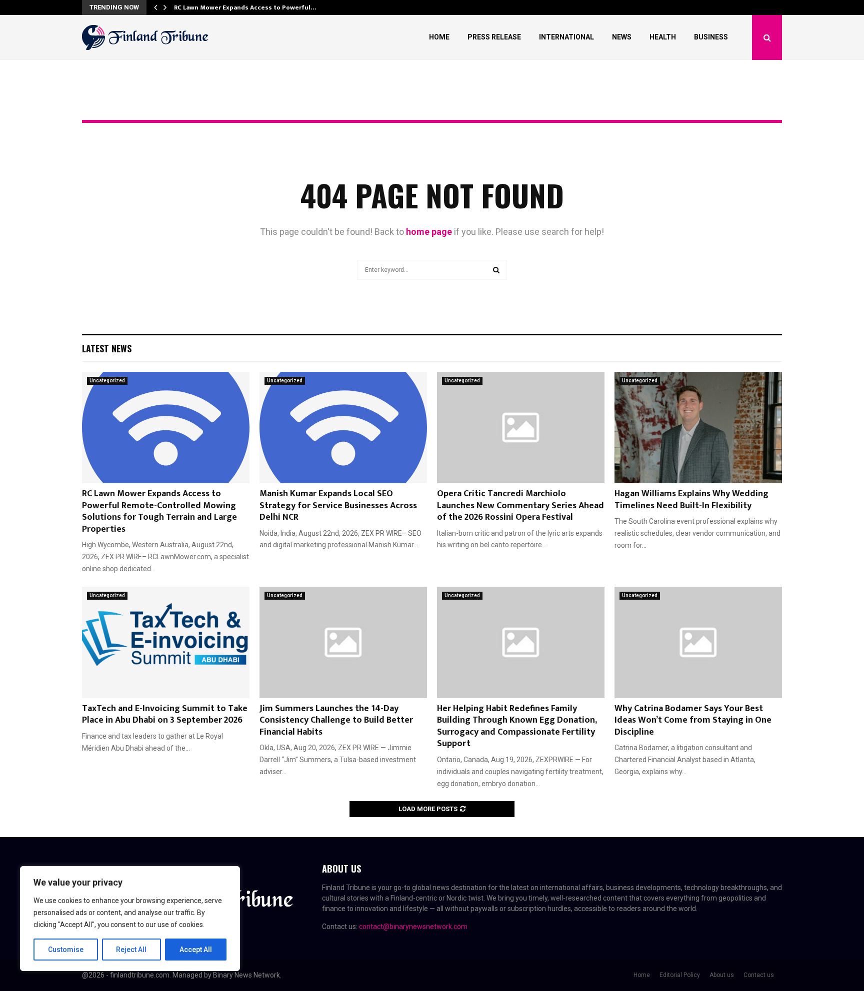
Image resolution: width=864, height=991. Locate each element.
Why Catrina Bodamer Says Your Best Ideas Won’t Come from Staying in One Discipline (693, 720)
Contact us (759, 975)
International (566, 37)
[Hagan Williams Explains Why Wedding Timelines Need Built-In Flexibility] (698, 427)
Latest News (107, 348)
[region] (130, 918)
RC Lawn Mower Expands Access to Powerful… (245, 7)
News (622, 37)
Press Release (494, 37)
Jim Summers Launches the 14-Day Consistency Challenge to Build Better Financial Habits (336, 720)
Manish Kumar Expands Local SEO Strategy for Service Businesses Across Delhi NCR (338, 505)
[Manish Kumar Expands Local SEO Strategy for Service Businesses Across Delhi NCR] (343, 427)
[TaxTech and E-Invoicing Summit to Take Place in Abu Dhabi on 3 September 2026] (166, 642)
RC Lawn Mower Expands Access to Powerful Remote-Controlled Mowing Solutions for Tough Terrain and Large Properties (159, 511)
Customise (66, 950)
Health (663, 37)
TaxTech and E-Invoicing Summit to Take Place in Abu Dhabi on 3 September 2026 (165, 714)
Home (439, 37)
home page (429, 231)
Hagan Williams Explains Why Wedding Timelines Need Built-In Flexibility (691, 499)
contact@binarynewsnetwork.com (413, 927)
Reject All (131, 950)
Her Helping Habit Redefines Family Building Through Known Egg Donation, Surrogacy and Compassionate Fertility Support (516, 726)
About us (722, 975)
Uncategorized (107, 380)
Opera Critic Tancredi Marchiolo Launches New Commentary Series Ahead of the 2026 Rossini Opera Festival (520, 505)
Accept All (196, 950)
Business (711, 37)
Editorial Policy (680, 975)
